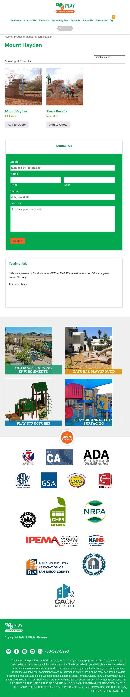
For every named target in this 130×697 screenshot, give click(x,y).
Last (67, 184)
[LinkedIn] (40, 651)
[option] (64, 277)
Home (8, 36)
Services (75, 20)
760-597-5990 (56, 651)
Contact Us (30, 20)
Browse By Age (60, 20)
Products (44, 20)
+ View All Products (67, 437)
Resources (101, 20)
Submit (17, 240)
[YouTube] (24, 651)
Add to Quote (17, 124)
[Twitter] (8, 651)
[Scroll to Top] (125, 687)
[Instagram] (32, 651)
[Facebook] (16, 651)
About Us (88, 20)
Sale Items (15, 20)
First (14, 184)
